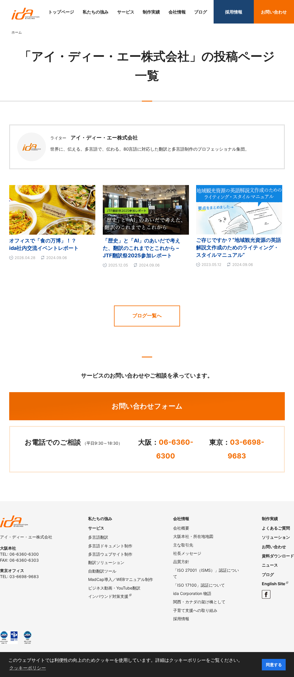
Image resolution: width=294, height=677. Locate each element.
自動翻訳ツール (102, 571)
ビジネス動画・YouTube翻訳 (114, 587)
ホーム (16, 32)
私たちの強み (96, 12)
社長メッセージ (187, 553)
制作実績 (151, 12)
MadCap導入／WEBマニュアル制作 (120, 579)
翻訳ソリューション (106, 562)
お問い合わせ (274, 12)
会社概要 (181, 528)
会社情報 (177, 12)
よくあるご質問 (276, 528)
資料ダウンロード (278, 555)
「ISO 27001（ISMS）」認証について (206, 573)
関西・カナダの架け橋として (199, 601)
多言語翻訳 (98, 537)
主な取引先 (183, 544)
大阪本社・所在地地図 (193, 536)
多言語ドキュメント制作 (110, 545)
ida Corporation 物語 (192, 593)
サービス (125, 12)
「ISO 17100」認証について (199, 585)
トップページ (61, 12)
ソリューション (276, 537)
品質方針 (181, 561)
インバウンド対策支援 (108, 596)
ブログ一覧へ (147, 315)
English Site (273, 583)
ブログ (200, 12)
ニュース (270, 565)
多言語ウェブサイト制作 (110, 554)
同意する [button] (274, 664)
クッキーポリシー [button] (27, 668)
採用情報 (233, 12)
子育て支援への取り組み (195, 610)
